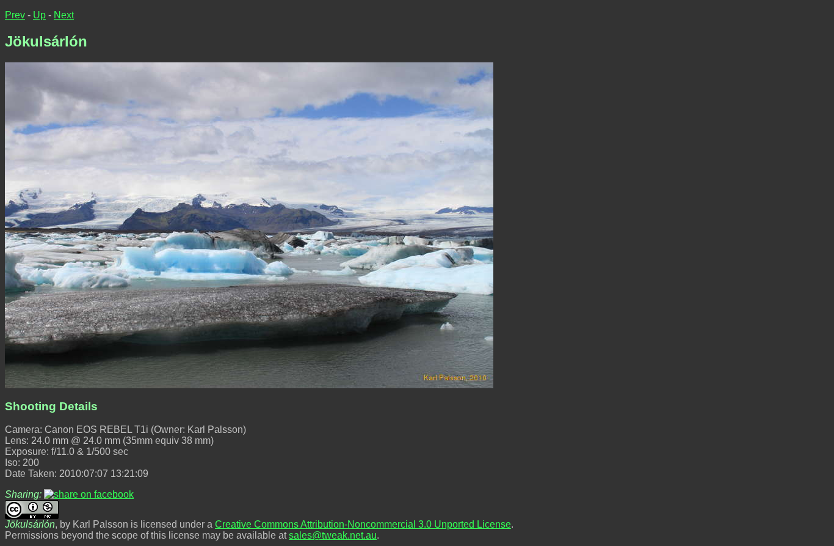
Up (39, 15)
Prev (15, 15)
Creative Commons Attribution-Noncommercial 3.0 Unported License (363, 524)
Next (64, 15)
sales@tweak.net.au (333, 535)
